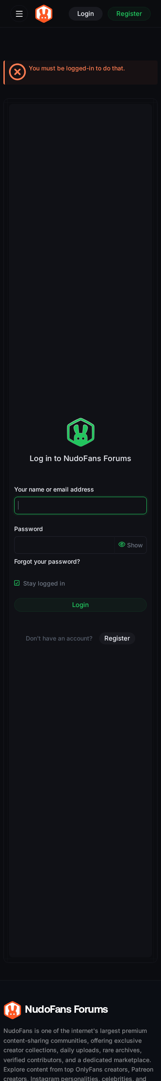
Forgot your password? (47, 561)
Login (80, 605)
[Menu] (19, 13)
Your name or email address (54, 489)
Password (28, 528)
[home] (44, 14)
